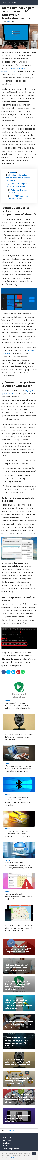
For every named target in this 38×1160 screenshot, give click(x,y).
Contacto (6, 1143)
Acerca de (7, 1137)
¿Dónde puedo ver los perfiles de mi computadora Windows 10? (18, 178)
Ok (34, 1154)
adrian (8, 21)
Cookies (6, 1146)
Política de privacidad (11, 1149)
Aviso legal (7, 1140)
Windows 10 (13, 1130)
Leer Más (11, 1158)
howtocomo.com (9, 2)
